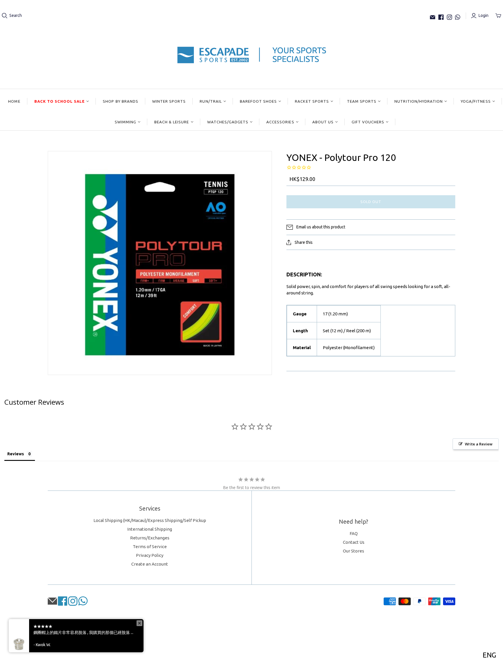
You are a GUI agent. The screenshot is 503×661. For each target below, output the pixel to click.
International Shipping (149, 529)
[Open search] (5, 16)
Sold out (370, 202)
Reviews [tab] (15, 454)
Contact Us (353, 542)
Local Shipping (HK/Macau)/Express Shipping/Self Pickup (149, 520)
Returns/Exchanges (149, 537)
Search (15, 15)
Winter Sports (169, 101)
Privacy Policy (149, 555)
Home (14, 101)
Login (483, 15)
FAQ (354, 533)
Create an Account (149, 564)
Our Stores (353, 550)
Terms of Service (150, 546)
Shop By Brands (120, 101)
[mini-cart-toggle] (498, 16)
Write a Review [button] (479, 444)
